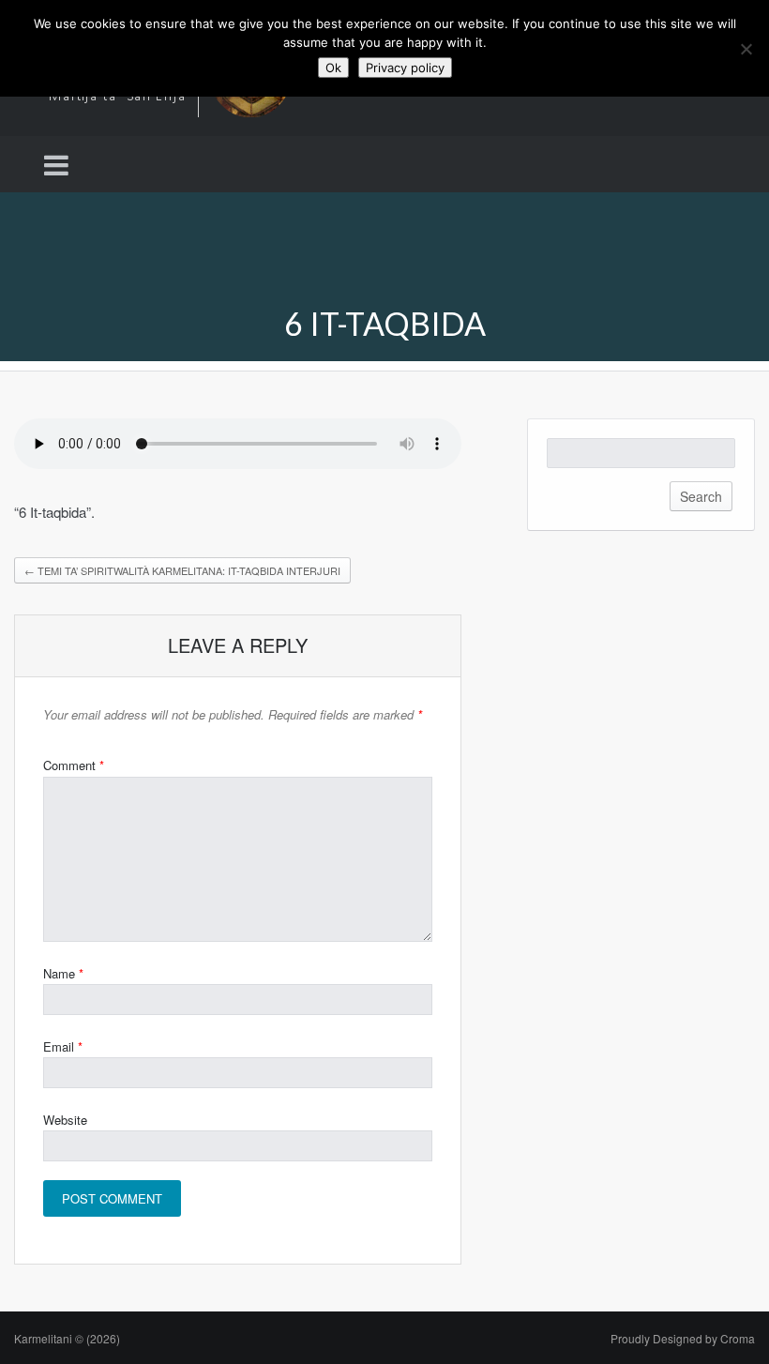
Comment (73, 765)
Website (65, 1120)
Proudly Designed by (683, 1338)
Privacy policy (405, 67)
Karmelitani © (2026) (67, 1338)
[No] (745, 48)
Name (63, 973)
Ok (333, 67)
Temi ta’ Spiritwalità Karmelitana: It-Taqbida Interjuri (182, 570)
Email (63, 1046)
